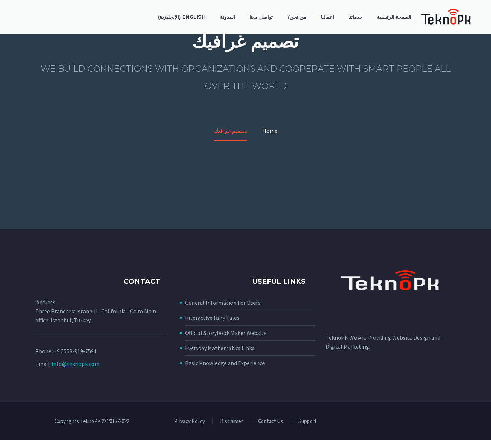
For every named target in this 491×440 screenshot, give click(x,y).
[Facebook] (453, 422)
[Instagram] (444, 422)
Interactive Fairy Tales (212, 317)
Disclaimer (231, 421)
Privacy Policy (189, 421)
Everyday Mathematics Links (219, 347)
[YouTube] (435, 422)
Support (307, 421)
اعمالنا (327, 17)
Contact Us (270, 421)
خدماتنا (355, 17)
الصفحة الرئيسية (394, 17)
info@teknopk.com (76, 363)
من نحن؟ (297, 17)
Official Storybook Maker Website (226, 332)
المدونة (227, 17)
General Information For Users (223, 302)
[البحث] (144, 17)
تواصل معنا (261, 17)
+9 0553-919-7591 (75, 351)
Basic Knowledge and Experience (225, 363)
